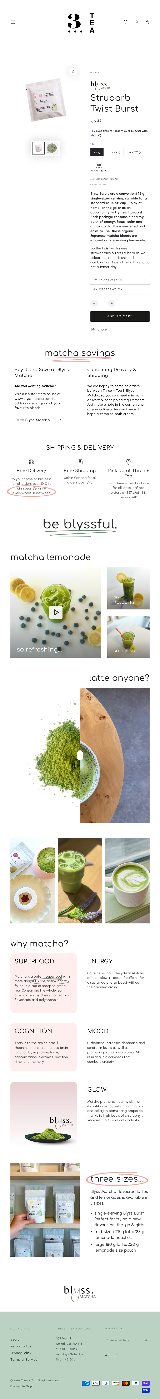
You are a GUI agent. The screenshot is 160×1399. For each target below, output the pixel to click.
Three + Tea (28, 1380)
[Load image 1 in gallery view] (38, 148)
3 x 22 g (116, 153)
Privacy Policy (20, 1353)
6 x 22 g (136, 153)
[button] (125, 22)
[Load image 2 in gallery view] (52, 148)
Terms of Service (24, 1360)
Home (93, 72)
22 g (99, 153)
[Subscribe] (147, 1340)
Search (16, 1339)
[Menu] (12, 22)
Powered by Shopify (22, 1386)
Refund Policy (20, 1346)
